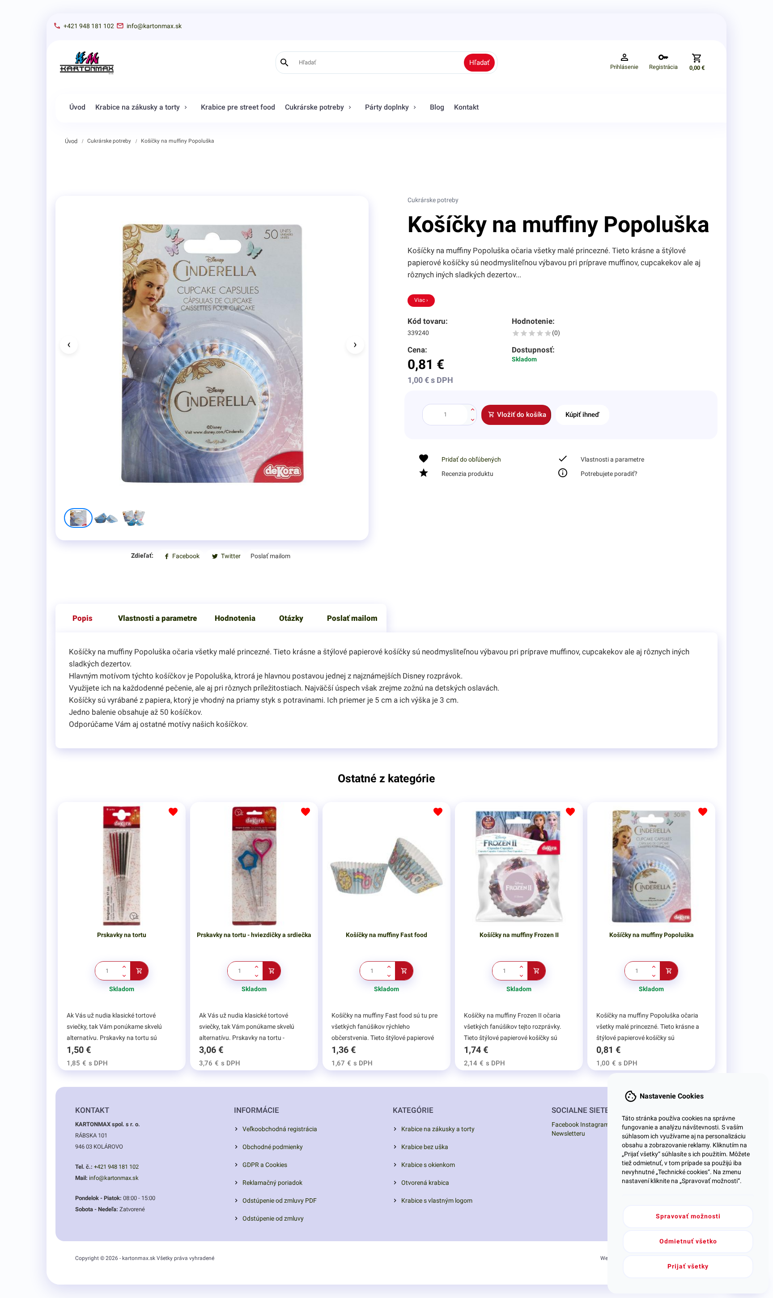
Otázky (291, 618)
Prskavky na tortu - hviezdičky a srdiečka (254, 934)
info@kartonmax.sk (114, 1178)
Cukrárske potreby (109, 141)
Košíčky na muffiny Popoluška (177, 141)
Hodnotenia (235, 618)
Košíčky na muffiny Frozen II (519, 934)
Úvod (71, 141)
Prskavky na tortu (121, 934)
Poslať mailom (352, 618)
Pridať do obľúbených (471, 459)
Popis (82, 618)
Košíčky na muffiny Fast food (386, 934)
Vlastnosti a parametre (157, 618)
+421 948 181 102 (116, 1166)
